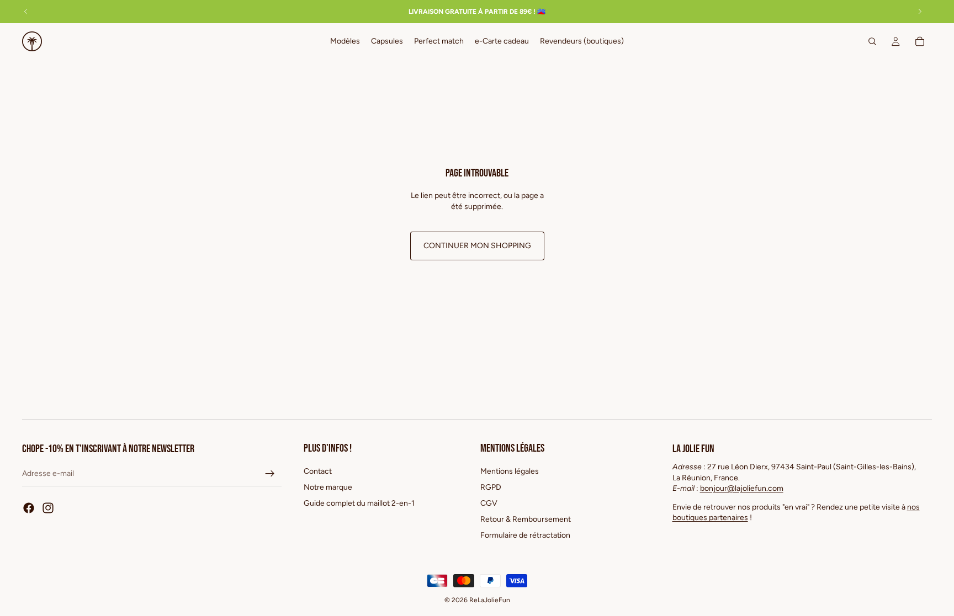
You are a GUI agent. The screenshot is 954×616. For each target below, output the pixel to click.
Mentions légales (509, 471)
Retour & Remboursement (525, 519)
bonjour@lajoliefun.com (741, 488)
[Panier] (920, 41)
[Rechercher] (872, 41)
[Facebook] (28, 508)
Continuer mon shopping (477, 245)
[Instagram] (48, 508)
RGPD (490, 487)
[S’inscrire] (270, 473)
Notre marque (328, 487)
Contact (318, 471)
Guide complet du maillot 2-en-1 (359, 503)
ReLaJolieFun (489, 600)
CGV (488, 503)
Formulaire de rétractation (525, 534)
